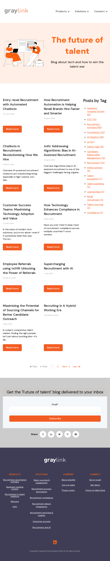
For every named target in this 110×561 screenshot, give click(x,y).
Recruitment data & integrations (41, 505)
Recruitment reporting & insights (41, 514)
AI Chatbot (95, 137)
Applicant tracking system (14, 488)
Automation (96, 132)
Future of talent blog (95, 490)
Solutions (80, 11)
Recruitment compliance (41, 497)
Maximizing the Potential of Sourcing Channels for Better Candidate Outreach (21, 312)
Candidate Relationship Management (96, 155)
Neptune (15, 501)
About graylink (68, 479)
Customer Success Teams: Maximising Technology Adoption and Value (18, 211)
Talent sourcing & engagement (41, 481)
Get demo (95, 485)
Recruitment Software (94, 126)
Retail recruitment (95, 198)
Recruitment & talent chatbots (15, 495)
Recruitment (96, 162)
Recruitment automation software (14, 480)
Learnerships (95, 191)
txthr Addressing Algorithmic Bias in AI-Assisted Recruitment (60, 150)
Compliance (95, 212)
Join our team (68, 485)
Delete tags (95, 146)
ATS (91, 119)
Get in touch (95, 479)
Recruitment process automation (41, 490)
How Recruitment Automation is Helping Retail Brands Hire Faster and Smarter (62, 106)
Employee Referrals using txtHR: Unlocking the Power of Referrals (19, 268)
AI (90, 141)
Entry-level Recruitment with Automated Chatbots (20, 104)
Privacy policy (68, 490)
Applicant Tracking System (95, 111)
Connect (99, 11)
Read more (12, 129)
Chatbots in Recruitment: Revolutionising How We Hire (20, 152)
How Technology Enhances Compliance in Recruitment (62, 209)
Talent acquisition (94, 177)
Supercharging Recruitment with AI (58, 266)
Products (61, 11)
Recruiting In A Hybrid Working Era (60, 308)
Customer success (41, 521)
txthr (14, 506)
